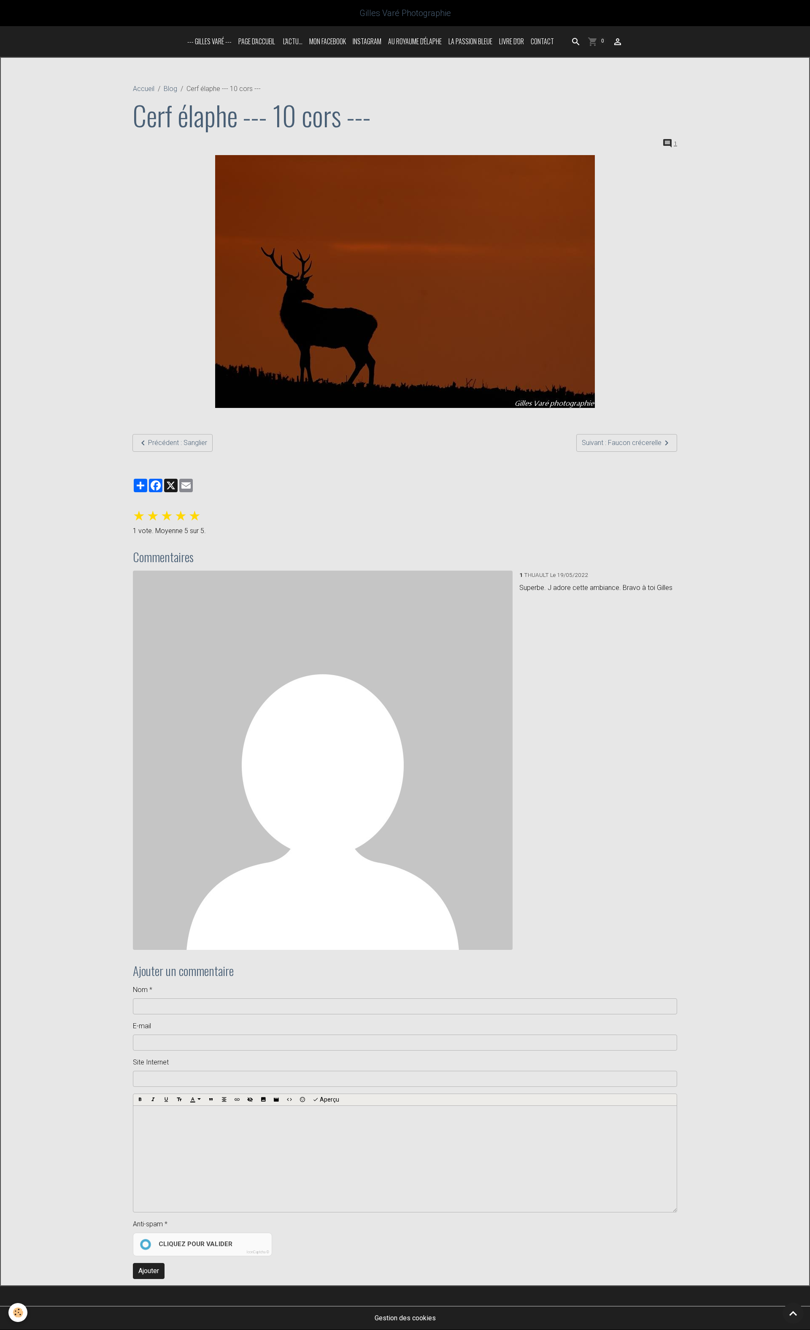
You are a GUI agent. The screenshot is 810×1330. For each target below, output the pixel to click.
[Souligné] (166, 1100)
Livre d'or (511, 41)
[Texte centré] (224, 1100)
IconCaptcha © (257, 1252)
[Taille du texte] (179, 1100)
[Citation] (211, 1100)
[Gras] (140, 1100)
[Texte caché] (250, 1100)
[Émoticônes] (302, 1100)
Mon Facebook (327, 41)
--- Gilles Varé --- (209, 41)
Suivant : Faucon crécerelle (622, 443)
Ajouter (148, 1271)
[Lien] (237, 1100)
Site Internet (151, 1062)
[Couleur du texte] (195, 1100)
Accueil (143, 89)
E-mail (142, 1026)
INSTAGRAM (367, 41)
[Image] (263, 1100)
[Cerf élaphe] (405, 281)
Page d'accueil (256, 41)
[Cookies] (17, 1312)
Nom (140, 990)
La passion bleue (470, 41)
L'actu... (292, 41)
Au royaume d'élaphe (415, 41)
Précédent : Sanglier (177, 443)
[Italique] (153, 1100)
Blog (170, 89)
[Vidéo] (276, 1100)
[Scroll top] (793, 1313)
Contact (542, 41)
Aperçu (329, 1099)
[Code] (289, 1100)
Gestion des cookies (405, 1318)
